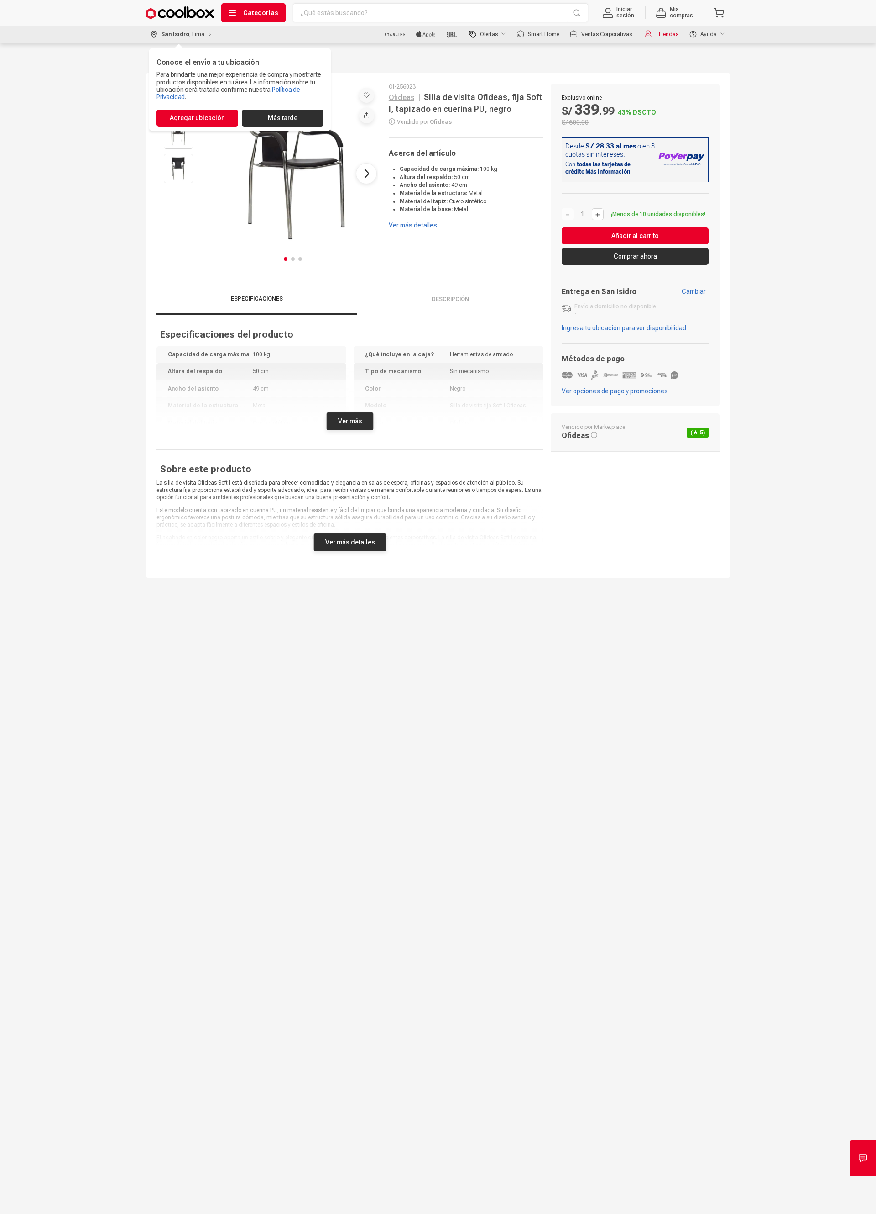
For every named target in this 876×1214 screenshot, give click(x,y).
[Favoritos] (366, 95)
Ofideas (401, 97)
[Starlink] (395, 34)
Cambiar (694, 291)
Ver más (350, 421)
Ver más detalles (350, 542)
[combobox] (440, 12)
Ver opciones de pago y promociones (615, 391)
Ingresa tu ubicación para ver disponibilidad (624, 328)
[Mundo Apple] (426, 34)
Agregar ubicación (197, 117)
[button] (618, 13)
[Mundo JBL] (452, 34)
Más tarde (282, 117)
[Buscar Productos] (576, 13)
